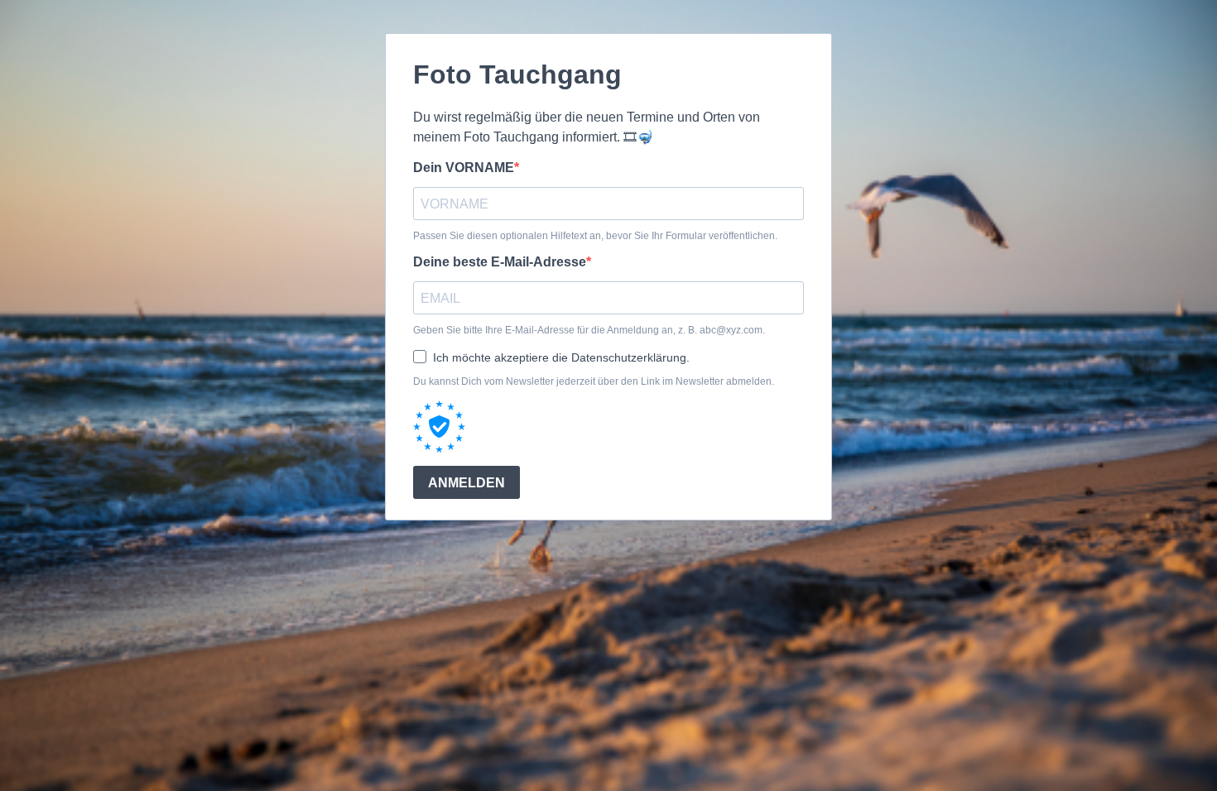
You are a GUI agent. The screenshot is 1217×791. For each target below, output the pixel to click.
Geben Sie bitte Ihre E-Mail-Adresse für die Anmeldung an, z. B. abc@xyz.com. (589, 330)
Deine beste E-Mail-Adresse (499, 262)
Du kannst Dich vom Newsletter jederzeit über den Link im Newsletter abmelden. (593, 381)
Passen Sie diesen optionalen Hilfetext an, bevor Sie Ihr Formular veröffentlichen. (595, 236)
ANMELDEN (466, 483)
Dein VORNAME (463, 168)
